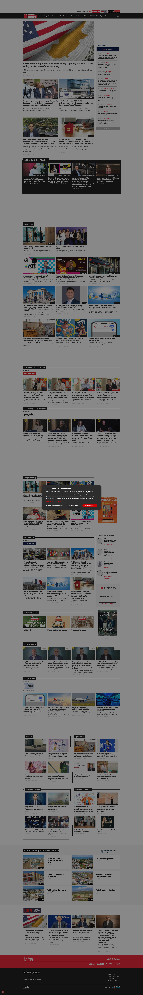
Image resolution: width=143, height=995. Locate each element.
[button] (71, 501)
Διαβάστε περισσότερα (87, 498)
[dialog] (71, 497)
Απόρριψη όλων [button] (74, 505)
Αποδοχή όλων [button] (89, 505)
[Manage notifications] (3, 992)
